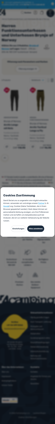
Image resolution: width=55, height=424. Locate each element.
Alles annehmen (36, 229)
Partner (41, 203)
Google (6, 206)
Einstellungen (18, 229)
